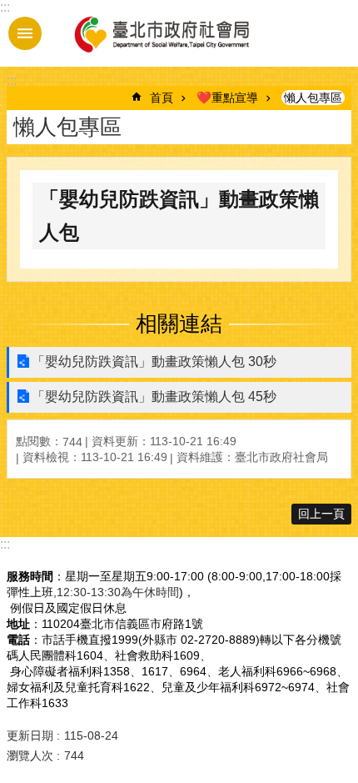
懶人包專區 (313, 97)
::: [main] (12, 80)
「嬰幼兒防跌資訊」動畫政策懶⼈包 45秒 (154, 396)
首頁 (161, 97)
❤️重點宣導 (227, 97)
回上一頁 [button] (321, 513)
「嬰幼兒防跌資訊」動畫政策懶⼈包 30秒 (154, 361)
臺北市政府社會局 (160, 33)
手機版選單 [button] (25, 33)
